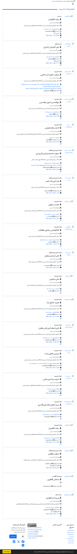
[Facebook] (23, 542)
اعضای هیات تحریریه (70, 535)
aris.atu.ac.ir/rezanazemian (51, 29)
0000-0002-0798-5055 (52, 342)
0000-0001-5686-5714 (52, 63)
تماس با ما (71, 540)
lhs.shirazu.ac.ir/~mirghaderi (51, 414)
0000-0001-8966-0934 (52, 169)
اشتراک (13, 536)
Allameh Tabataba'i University (33, 535)
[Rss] (23, 546)
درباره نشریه (70, 532)
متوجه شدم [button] (7, 551)
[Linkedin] (14, 542)
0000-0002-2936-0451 (52, 142)
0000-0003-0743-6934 (52, 116)
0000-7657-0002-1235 (52, 193)
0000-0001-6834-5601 (52, 467)
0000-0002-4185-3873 (52, 218)
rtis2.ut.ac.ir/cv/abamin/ (52, 112)
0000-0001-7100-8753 (52, 244)
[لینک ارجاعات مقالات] (61, 37)
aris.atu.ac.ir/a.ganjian (53, 56)
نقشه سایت (71, 542)
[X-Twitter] (18, 542)
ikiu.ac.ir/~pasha (54, 137)
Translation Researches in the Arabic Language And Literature (35, 529)
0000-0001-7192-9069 (52, 35)
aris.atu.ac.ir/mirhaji (53, 389)
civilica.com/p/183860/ (52, 507)
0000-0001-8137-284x (52, 316)
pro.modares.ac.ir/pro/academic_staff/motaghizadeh (44, 363)
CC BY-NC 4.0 (32, 538)
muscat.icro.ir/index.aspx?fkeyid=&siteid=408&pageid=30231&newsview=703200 (46, 164)
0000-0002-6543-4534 (52, 393)
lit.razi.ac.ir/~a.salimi (53, 289)
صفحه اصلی (71, 530)
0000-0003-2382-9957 (52, 267)
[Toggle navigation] (39, 3)
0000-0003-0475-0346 (52, 367)
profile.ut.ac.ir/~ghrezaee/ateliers (49, 240)
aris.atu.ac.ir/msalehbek (52, 312)
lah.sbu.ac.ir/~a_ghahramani (51, 337)
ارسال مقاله (70, 538)
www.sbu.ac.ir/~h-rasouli (51, 214)
